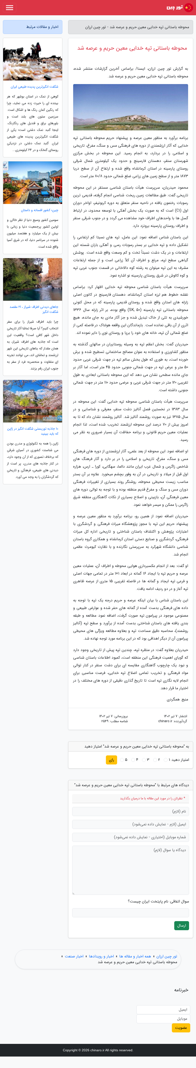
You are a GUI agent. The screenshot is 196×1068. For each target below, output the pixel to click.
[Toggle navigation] (9, 7)
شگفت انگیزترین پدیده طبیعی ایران (34, 86)
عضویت (181, 1028)
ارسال (181, 926)
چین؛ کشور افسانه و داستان (39, 210)
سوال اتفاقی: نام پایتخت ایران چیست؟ (158, 901)
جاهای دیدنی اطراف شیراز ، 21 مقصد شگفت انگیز (34, 309)
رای (111, 760)
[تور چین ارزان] (179, 7)
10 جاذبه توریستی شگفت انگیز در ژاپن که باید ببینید (32, 431)
